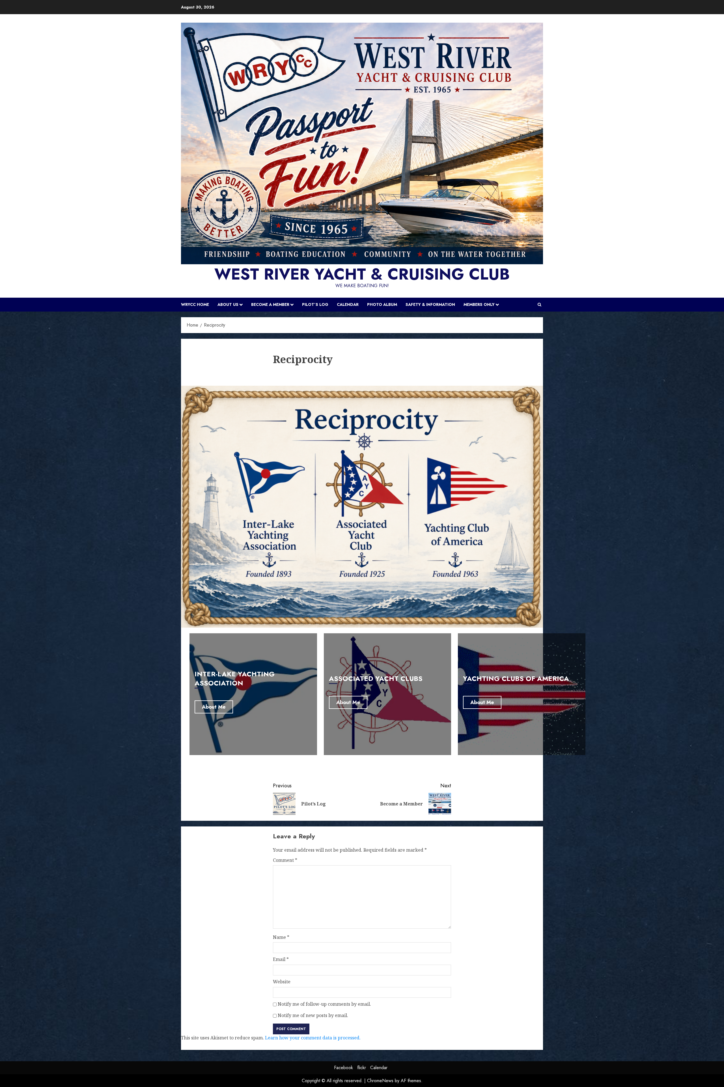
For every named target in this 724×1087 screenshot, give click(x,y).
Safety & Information (430, 304)
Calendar (348, 304)
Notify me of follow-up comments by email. (324, 1004)
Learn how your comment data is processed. (313, 1038)
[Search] (539, 304)
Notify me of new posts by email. (313, 1015)
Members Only (479, 304)
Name (281, 937)
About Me (214, 707)
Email (281, 959)
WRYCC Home (195, 304)
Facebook (343, 1067)
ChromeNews (380, 1080)
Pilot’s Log (315, 304)
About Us (227, 304)
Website (281, 982)
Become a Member (270, 304)
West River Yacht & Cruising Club (362, 274)
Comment (285, 860)
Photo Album (382, 304)
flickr (361, 1067)
